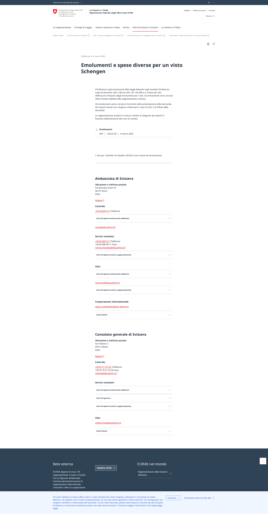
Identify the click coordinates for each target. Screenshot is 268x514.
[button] (62, 27)
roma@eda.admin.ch (105, 227)
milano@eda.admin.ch (106, 373)
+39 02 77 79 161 (103, 367)
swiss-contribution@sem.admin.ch (112, 306)
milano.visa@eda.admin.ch (108, 422)
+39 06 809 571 (102, 211)
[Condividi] (213, 43)
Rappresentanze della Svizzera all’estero (152, 473)
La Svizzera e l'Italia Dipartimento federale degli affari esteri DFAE (111, 11)
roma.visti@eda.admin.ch (107, 282)
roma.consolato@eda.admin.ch (110, 247)
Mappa (98, 200)
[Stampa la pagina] (208, 43)
